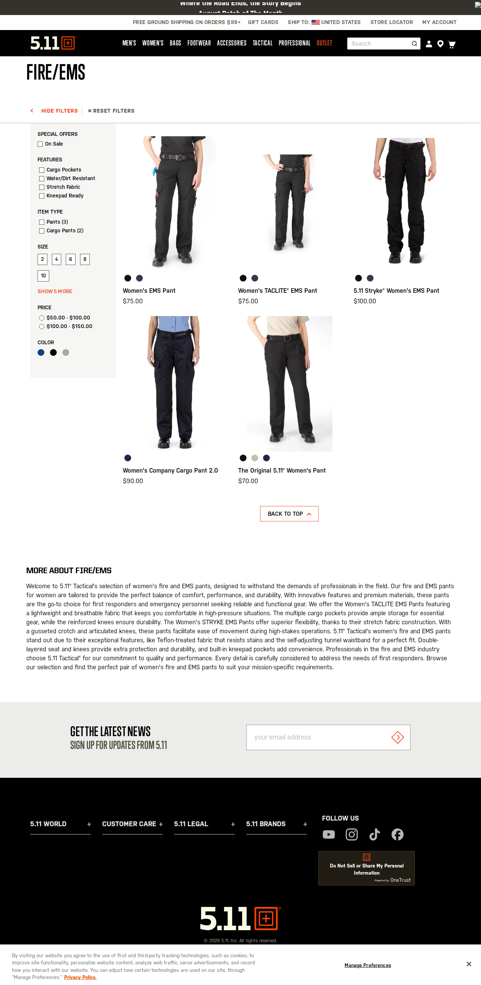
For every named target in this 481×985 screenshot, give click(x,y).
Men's (130, 43)
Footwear (199, 43)
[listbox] (174, 279)
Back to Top (285, 514)
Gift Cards (263, 22)
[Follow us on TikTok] (374, 835)
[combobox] (383, 44)
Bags (176, 43)
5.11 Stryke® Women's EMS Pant (396, 290)
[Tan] (67, 354)
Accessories (232, 43)
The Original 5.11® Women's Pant (282, 470)
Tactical (263, 43)
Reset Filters (114, 111)
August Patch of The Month (240, 7)
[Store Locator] (440, 44)
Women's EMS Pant (149, 290)
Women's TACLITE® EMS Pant (277, 290)
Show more (55, 291)
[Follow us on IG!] (351, 835)
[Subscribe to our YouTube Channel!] (328, 835)
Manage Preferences (368, 965)
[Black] (55, 354)
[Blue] (43, 354)
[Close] (469, 964)
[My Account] (429, 43)
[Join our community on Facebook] (397, 835)
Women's (153, 43)
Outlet (324, 43)
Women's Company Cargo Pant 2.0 (170, 470)
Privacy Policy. (80, 977)
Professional (295, 43)
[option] (128, 278)
